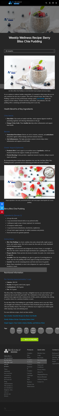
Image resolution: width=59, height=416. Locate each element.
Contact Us (40, 382)
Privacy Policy (41, 369)
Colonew (29, 364)
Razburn (29, 382)
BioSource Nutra (11, 410)
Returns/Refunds (42, 377)
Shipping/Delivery (42, 374)
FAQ (38, 362)
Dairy (12, 328)
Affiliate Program (42, 379)
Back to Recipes (30, 339)
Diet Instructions (42, 360)
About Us (40, 372)
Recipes (40, 328)
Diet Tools (40, 357)
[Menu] (56, 2)
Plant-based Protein (33, 330)
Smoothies (49, 328)
